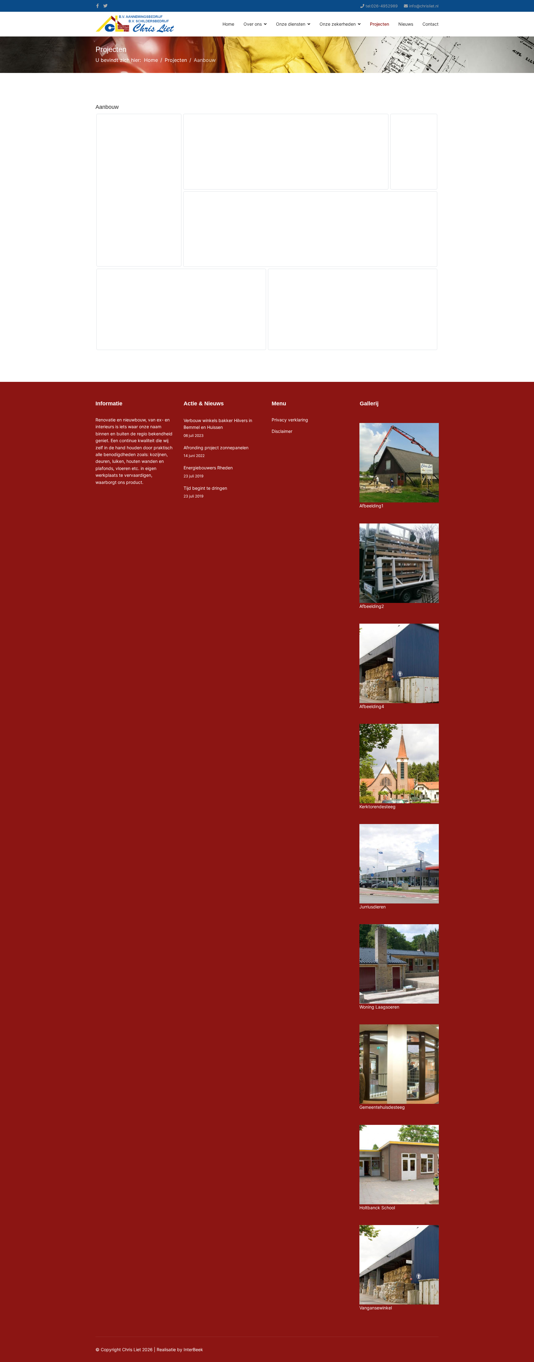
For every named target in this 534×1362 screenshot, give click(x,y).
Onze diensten (290, 24)
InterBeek (193, 1349)
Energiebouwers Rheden (208, 471)
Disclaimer (282, 431)
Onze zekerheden (338, 24)
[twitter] (105, 5)
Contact (430, 24)
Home (228, 24)
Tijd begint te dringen (205, 491)
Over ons (253, 24)
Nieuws (405, 24)
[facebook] (97, 5)
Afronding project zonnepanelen (216, 451)
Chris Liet (131, 1349)
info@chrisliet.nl (424, 6)
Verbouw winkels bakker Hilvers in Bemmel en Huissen (218, 428)
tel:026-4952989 (382, 6)
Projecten (379, 24)
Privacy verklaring (290, 419)
